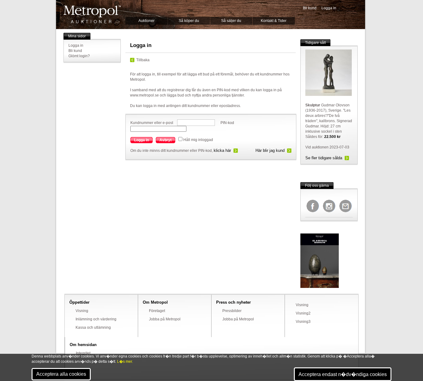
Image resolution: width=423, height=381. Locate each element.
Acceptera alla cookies (61, 374)
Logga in (328, 8)
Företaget (157, 311)
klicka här (222, 150)
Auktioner (146, 21)
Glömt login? (79, 56)
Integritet (83, 353)
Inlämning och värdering (96, 319)
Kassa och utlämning (93, 327)
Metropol (92, 14)
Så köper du (189, 21)
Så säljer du (231, 21)
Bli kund (309, 8)
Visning (82, 311)
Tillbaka (143, 60)
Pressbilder (232, 311)
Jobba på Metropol (165, 319)
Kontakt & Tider (273, 21)
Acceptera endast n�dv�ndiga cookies (343, 374)
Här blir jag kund (270, 150)
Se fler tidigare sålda (323, 158)
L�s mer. (125, 361)
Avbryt (165, 140)
